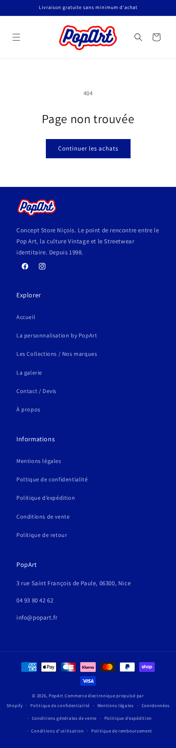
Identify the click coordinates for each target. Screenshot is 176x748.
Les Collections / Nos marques (56, 353)
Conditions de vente (43, 516)
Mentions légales (38, 461)
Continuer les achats (88, 148)
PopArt (56, 696)
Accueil (25, 317)
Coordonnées (156, 705)
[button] (16, 37)
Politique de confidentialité (60, 705)
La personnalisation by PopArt (56, 335)
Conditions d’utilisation (57, 731)
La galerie (29, 372)
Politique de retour (41, 535)
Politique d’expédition (45, 497)
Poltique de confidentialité (52, 479)
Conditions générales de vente (64, 718)
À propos (28, 409)
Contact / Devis (36, 391)
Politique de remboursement (121, 731)
